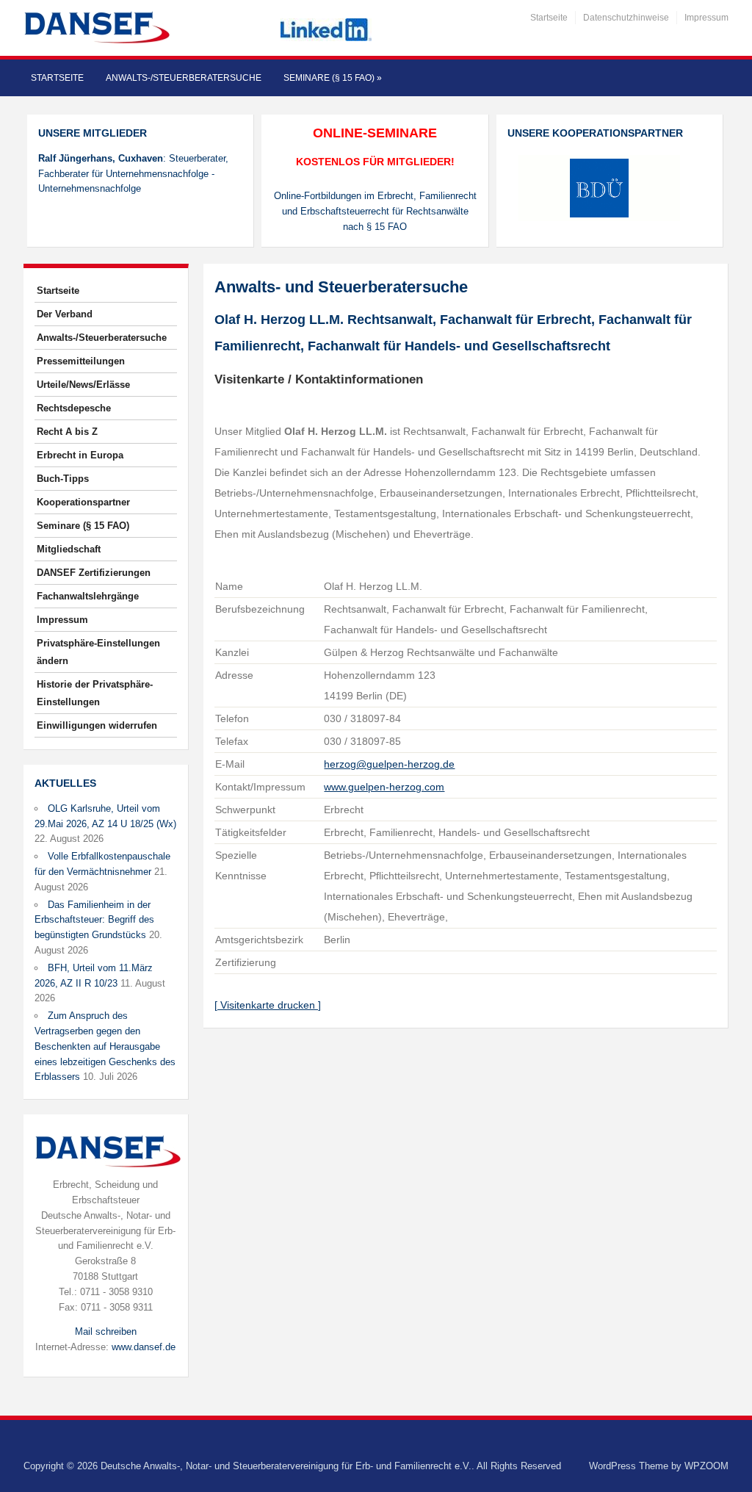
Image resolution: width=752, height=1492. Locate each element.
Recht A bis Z (67, 431)
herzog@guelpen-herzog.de (389, 764)
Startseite (549, 17)
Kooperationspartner (83, 502)
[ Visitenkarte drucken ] (267, 1005)
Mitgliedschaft (69, 549)
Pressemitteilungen (81, 361)
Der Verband (65, 314)
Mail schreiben (106, 1331)
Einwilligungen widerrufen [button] (97, 725)
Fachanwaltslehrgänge (88, 596)
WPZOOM (706, 1465)
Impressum (706, 17)
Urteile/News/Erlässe (83, 384)
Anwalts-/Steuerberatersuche (183, 78)
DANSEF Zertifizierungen (94, 572)
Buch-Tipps (63, 478)
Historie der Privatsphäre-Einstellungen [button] (95, 693)
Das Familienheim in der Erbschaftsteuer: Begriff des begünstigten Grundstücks (94, 920)
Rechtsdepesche (74, 408)
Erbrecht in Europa (80, 455)
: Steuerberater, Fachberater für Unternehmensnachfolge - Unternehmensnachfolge (133, 174)
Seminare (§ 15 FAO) (332, 78)
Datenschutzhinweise (626, 17)
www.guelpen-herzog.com (384, 787)
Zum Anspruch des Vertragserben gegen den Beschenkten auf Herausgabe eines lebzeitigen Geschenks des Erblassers (105, 1046)
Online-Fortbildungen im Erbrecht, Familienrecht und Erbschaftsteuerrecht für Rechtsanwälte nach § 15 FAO (375, 211)
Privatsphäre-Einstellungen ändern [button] (98, 652)
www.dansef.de (144, 1346)
